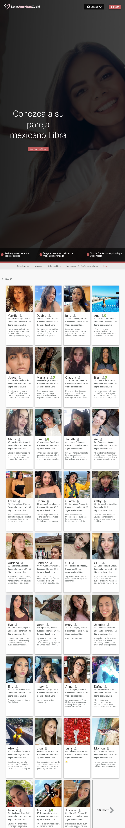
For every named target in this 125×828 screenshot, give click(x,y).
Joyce (12, 377)
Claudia (70, 377)
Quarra (70, 501)
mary (68, 625)
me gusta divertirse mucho (76, 638)
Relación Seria (54, 266)
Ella (10, 686)
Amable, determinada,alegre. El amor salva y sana (48, 825)
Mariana (42, 377)
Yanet (40, 625)
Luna (68, 748)
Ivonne (12, 810)
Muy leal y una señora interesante (45, 701)
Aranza (42, 810)
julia (68, 316)
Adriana (13, 563)
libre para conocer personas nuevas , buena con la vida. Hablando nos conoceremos (105, 764)
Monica (99, 748)
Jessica (99, 625)
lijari (97, 377)
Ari (96, 439)
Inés (40, 439)
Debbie (41, 316)
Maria (12, 439)
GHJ (97, 563)
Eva (10, 625)
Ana (97, 316)
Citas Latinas (23, 266)
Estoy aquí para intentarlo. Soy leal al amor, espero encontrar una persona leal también (104, 518)
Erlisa (12, 501)
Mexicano (71, 266)
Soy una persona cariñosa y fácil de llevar (19, 701)
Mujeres (38, 266)
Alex (11, 748)
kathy (97, 501)
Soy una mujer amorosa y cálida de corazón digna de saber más (76, 579)
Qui (67, 563)
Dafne (98, 686)
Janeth (70, 439)
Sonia (41, 501)
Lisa (40, 748)
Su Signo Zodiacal (89, 266)
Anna (68, 686)
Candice (42, 563)
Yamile (13, 316)
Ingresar (115, 7)
